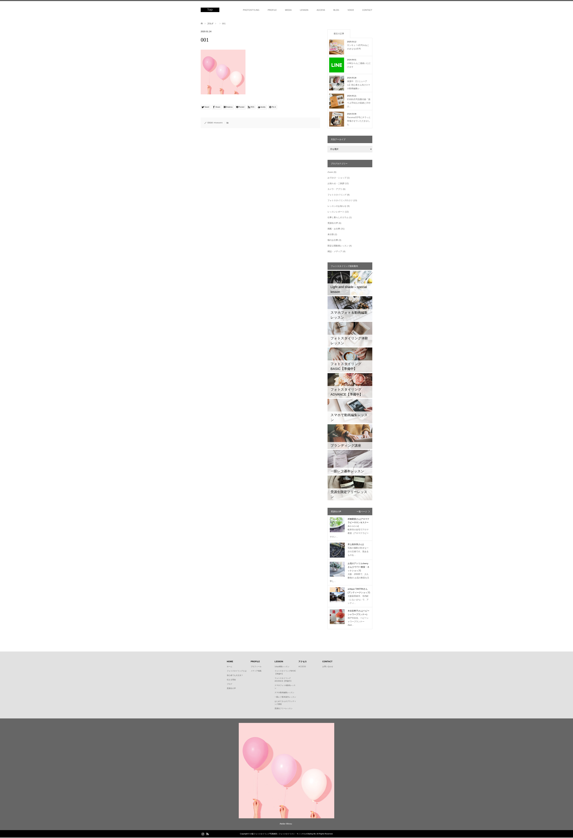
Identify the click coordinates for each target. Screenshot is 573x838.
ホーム (229, 667)
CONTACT (367, 10)
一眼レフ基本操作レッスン (285, 697)
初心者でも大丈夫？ (235, 675)
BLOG (336, 10)
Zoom (330, 172)
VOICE (351, 10)
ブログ (229, 684)
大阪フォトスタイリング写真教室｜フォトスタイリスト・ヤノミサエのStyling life (283, 834)
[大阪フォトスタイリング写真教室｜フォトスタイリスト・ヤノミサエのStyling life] (210, 10)
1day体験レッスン (282, 667)
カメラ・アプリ (335, 189)
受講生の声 (333, 223)
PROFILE (272, 10)
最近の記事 (339, 33)
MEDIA (288, 10)
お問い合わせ (327, 667)
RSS (207, 833)
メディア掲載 (256, 671)
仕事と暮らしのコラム (338, 217)
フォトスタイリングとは (237, 671)
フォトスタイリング (337, 195)
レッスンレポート (336, 212)
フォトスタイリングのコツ (340, 200)
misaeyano (218, 123)
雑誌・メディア (335, 251)
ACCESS (321, 10)
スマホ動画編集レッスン (284, 692)
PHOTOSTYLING (251, 10)
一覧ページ (362, 511)
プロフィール (256, 667)
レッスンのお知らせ (337, 206)
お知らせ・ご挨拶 (336, 183)
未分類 (331, 234)
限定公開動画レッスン (338, 245)
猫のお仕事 (333, 240)
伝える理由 (231, 680)
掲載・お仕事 (334, 229)
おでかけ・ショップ (337, 178)
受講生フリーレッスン (283, 708)
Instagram (203, 833)
